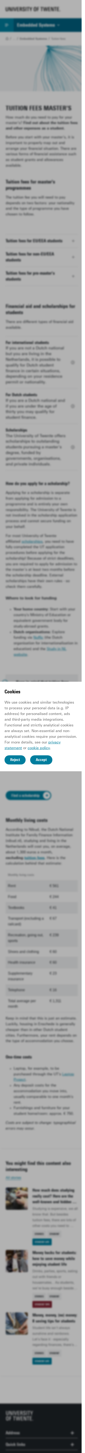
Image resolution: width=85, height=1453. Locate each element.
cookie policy (39, 748)
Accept (41, 759)
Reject (15, 759)
